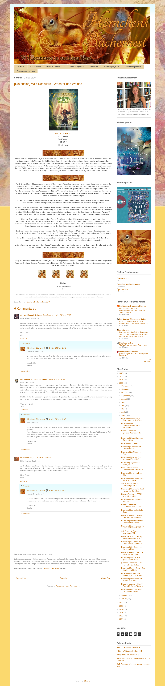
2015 (121, 616)
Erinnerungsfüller (77, 67)
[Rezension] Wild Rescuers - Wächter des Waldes (131, 590)
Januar (124, 599)
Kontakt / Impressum (133, 67)
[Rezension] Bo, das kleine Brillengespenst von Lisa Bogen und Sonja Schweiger (132, 310)
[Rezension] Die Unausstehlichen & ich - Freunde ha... (131, 425)
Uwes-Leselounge (27, 458)
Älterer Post (105, 578)
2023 (121, 373)
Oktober (124, 392)
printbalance (123, 290)
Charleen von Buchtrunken (129, 284)
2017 (121, 609)
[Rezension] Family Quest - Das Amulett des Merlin (133, 569)
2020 (121, 383)
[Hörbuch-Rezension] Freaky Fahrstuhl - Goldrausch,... (131, 538)
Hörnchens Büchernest (36, 348)
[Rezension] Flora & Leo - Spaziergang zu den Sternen (132, 419)
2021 (121, 380)
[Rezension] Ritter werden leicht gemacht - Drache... (133, 479)
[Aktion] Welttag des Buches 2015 (129, 651)
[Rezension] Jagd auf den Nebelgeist (130, 464)
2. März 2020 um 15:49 (57, 348)
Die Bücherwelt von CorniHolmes (132, 306)
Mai (123, 409)
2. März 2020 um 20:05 (56, 379)
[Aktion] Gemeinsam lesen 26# (128, 647)
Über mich (94, 67)
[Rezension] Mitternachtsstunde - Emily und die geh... (133, 490)
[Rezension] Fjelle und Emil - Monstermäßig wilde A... (131, 458)
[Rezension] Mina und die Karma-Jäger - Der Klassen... (133, 574)
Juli (123, 402)
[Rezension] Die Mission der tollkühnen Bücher (131, 580)
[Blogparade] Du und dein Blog (128, 655)
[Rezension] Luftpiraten (129, 443)
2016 (121, 613)
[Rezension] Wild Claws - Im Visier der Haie (131, 548)
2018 (121, 606)
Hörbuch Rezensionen (55, 67)
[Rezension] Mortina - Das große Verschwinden (130, 559)
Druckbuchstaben (126, 343)
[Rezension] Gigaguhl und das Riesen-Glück (132, 439)
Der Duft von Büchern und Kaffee (33, 379)
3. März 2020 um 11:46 (57, 419)
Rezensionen (35, 67)
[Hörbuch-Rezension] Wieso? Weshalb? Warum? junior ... (132, 516)
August (124, 399)
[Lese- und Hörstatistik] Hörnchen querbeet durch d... (132, 469)
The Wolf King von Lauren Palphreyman (133, 345)
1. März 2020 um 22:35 (62, 315)
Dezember (125, 386)
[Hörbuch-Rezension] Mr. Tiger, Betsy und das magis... (132, 553)
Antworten (24, 338)
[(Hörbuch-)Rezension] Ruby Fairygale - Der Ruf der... (131, 564)
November (125, 389)
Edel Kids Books (63, 134)
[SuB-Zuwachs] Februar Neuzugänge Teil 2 (129, 485)
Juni (123, 405)
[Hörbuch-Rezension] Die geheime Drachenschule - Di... (131, 433)
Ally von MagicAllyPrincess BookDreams (36, 315)
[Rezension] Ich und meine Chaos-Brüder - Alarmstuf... (132, 543)
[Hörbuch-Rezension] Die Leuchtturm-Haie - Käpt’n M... (133, 506)
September (125, 396)
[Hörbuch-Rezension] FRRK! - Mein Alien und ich (132, 495)
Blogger (87, 681)
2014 (121, 619)
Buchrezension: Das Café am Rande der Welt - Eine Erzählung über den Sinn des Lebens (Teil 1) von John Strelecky (133, 334)
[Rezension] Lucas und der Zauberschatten (131, 448)
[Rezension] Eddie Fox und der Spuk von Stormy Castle (132, 527)
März (123, 415)
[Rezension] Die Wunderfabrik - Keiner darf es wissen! (132, 522)
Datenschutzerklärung (26, 71)
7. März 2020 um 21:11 (43, 458)
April (123, 412)
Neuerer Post (21, 578)
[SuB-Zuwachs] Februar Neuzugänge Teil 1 (129, 532)
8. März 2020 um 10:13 (57, 490)
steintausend (123, 279)
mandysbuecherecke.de (128, 352)
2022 (121, 377)
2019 (121, 603)
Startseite (21, 67)
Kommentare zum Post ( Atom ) (68, 586)
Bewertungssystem (111, 67)
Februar (124, 595)
